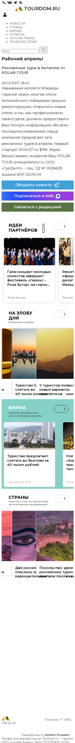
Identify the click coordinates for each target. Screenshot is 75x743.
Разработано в (46, 735)
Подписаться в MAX (34, 196)
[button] (57, 226)
